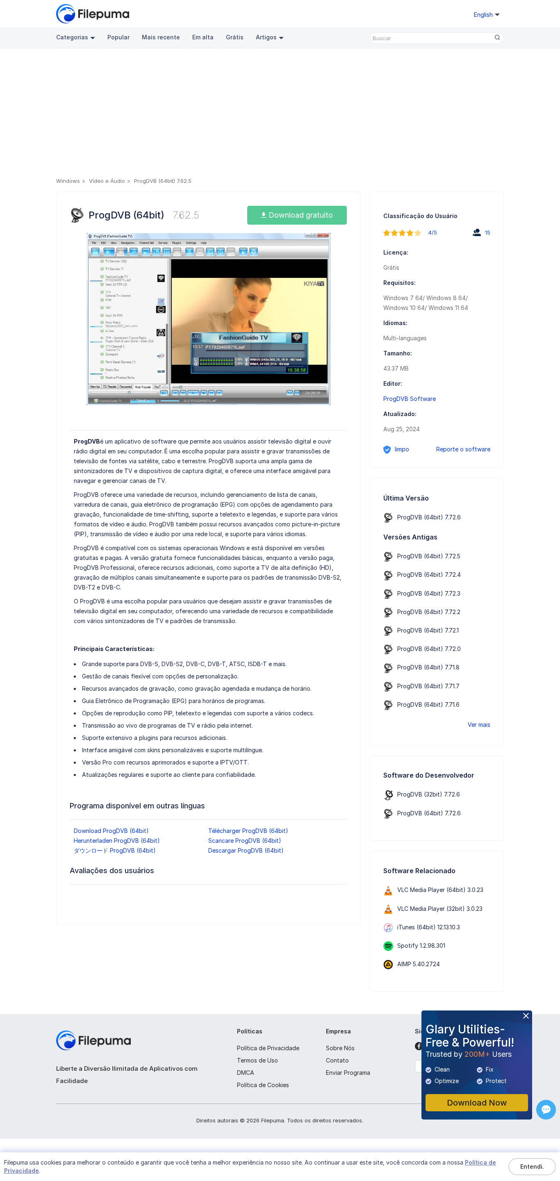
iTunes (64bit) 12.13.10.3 (428, 927)
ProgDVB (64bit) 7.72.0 (429, 648)
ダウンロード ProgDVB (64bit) (115, 850)
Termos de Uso (257, 1060)
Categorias (72, 37)
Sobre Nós (340, 1047)
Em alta (203, 37)
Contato (337, 1060)
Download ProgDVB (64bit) (111, 830)
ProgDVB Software (409, 398)
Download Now (477, 1103)
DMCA (245, 1072)
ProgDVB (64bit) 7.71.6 (428, 704)
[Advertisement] (280, 114)
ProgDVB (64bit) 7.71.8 (428, 667)
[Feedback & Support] (546, 1110)
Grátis (235, 37)
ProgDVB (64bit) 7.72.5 (428, 556)
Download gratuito (299, 215)
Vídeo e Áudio (107, 180)
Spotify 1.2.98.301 (421, 945)
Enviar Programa (348, 1072)
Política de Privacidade (268, 1047)
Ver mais (479, 724)
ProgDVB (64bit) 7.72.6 (429, 517)
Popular (118, 37)
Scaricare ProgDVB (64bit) (244, 840)
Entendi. (532, 1166)
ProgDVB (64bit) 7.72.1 (428, 630)
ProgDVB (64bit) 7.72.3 (428, 593)
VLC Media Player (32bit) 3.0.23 (440, 908)
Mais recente (161, 37)
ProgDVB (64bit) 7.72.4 (429, 574)
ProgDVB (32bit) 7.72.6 (428, 794)
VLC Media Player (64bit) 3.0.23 (440, 889)
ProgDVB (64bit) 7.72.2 (428, 611)
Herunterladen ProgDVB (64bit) (117, 840)
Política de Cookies (263, 1084)
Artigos (266, 37)
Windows (68, 180)
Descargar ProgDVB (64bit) (246, 850)
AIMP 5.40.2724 (418, 963)
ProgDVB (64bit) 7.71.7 (428, 686)
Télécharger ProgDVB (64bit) (248, 830)
